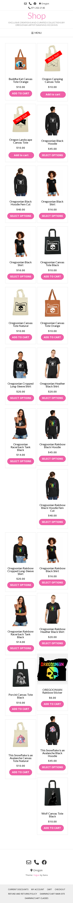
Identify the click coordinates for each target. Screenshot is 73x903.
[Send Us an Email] (25, 3)
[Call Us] (30, 3)
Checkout (60, 889)
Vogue (36, 875)
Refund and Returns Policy (22, 893)
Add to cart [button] (20, 93)
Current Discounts (18, 889)
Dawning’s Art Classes (36, 898)
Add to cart (53, 94)
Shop (36, 15)
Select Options (52, 155)
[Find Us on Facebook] (35, 3)
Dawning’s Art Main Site (52, 893)
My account (37, 889)
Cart (49, 889)
